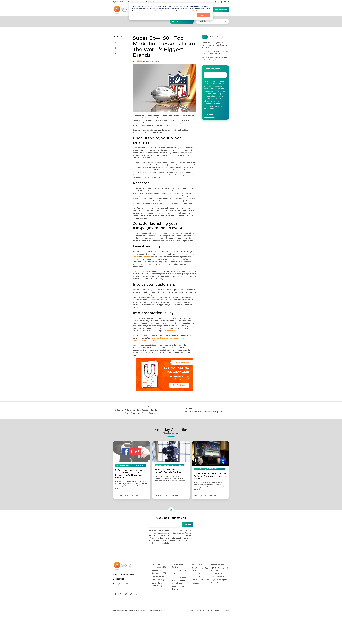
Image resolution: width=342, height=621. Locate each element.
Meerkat (136, 257)
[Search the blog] (226, 21)
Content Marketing (218, 565)
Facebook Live (189, 254)
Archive (219, 37)
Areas (191, 610)
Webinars (195, 583)
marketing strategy (168, 331)
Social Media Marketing (160, 576)
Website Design (177, 574)
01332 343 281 (119, 579)
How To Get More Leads (200, 580)
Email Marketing (158, 580)
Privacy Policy (196, 10)
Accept (203, 15)
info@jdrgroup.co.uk (122, 584)
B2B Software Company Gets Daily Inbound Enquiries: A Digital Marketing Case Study (214, 45)
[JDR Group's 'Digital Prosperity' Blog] (171, 410)
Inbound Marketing (179, 570)
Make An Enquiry (198, 565)
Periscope (146, 257)
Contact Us (200, 610)
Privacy (217, 610)
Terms (210, 610)
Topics (212, 37)
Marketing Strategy (179, 577)
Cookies (226, 610)
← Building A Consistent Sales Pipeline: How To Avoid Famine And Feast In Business (136, 411)
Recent (205, 37)
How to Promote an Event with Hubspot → (204, 411)
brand (153, 300)
